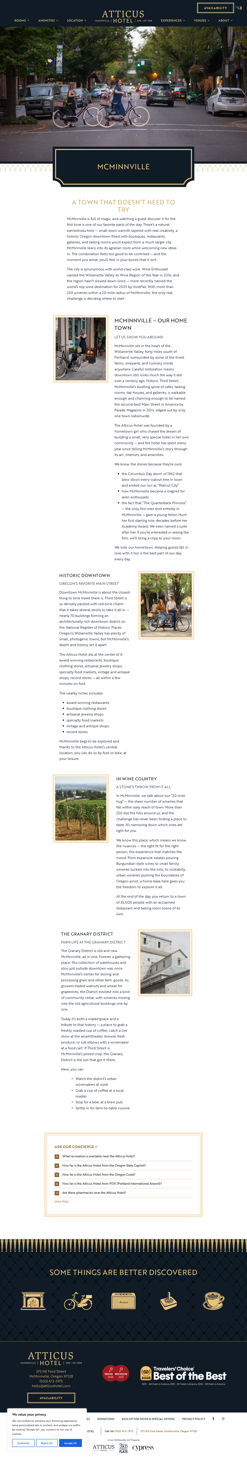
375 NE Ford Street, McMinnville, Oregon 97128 (168, 1431)
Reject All (47, 1443)
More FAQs (62, 1201)
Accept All (70, 1443)
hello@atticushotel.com (51, 1385)
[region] (47, 1429)
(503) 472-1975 (51, 1381)
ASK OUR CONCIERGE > (76, 1146)
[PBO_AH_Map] (123, 12)
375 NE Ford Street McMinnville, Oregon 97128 (51, 1374)
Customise (23, 1443)
